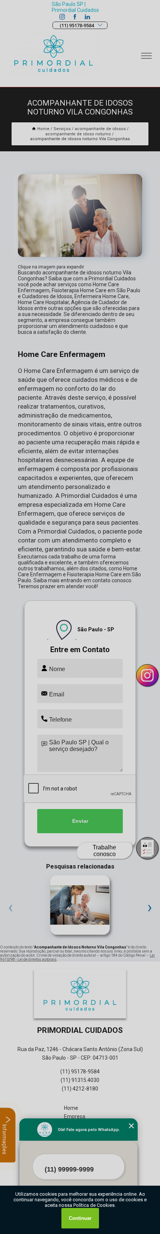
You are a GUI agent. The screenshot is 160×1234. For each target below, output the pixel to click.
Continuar (80, 1218)
